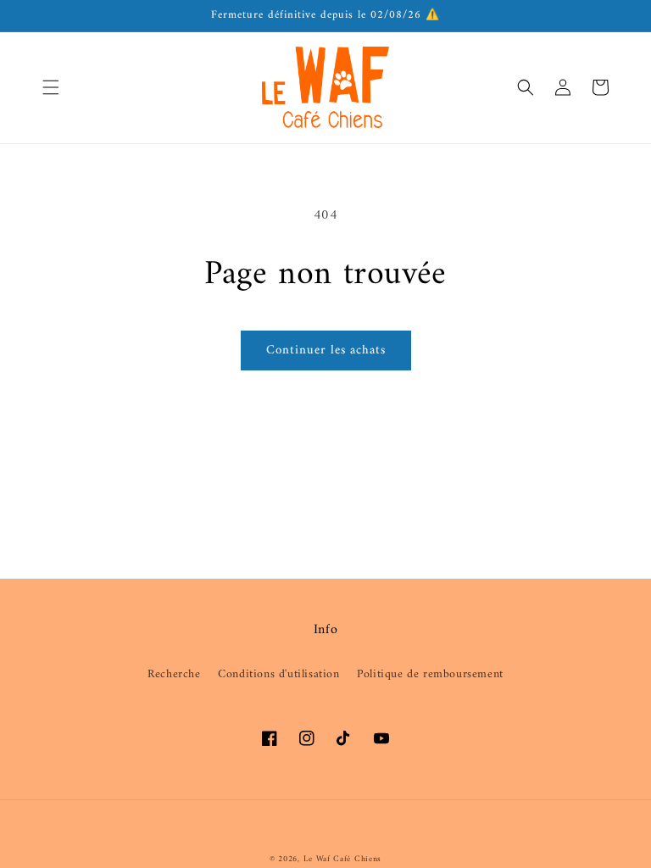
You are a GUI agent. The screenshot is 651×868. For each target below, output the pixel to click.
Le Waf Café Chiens (342, 859)
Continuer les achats (326, 350)
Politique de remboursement (430, 674)
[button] (51, 87)
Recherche (173, 674)
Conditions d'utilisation (278, 674)
